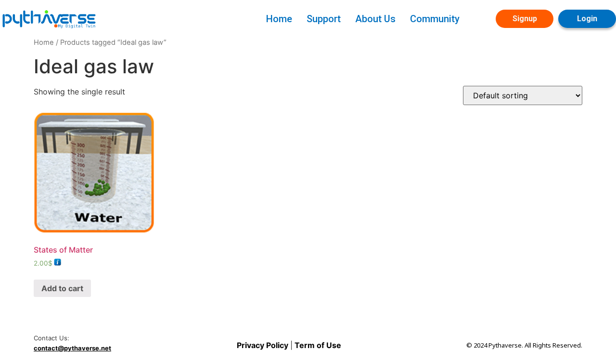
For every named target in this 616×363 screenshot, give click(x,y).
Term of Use (317, 345)
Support (324, 19)
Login (587, 18)
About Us (375, 19)
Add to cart (62, 288)
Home (279, 19)
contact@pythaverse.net (72, 348)
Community (435, 19)
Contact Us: (51, 338)
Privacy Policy (263, 345)
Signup (525, 18)
